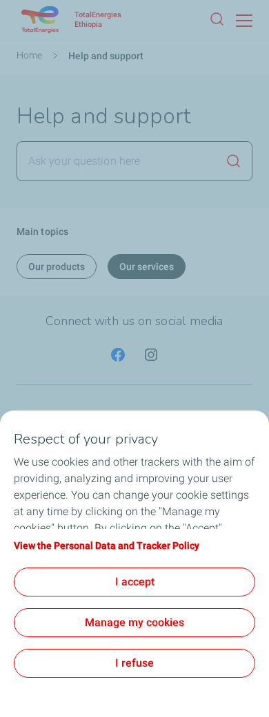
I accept (135, 581)
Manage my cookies (134, 622)
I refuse (134, 662)
